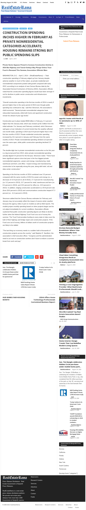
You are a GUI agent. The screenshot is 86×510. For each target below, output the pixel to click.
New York (62, 462)
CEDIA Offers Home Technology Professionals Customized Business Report (43, 299)
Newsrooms (34, 477)
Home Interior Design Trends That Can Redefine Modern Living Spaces (70, 343)
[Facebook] (65, 2)
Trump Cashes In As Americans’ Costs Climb (46, 269)
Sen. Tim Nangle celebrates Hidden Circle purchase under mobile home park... (70, 364)
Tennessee (62, 469)
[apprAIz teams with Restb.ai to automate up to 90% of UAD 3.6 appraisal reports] (71, 108)
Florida (61, 455)
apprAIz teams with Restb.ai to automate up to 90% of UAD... (71, 120)
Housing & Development (10, 28)
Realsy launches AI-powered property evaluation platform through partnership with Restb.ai (76, 167)
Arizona (61, 449)
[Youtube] (83, 2)
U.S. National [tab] (64, 75)
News (78, 17)
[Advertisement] (59, 8)
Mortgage (33, 17)
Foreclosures (42, 17)
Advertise (34, 487)
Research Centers (36, 480)
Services (32, 2)
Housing (17, 17)
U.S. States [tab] (74, 75)
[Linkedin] (68, 2)
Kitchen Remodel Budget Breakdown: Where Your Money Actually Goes (69, 230)
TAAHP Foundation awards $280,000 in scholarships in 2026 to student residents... (76, 418)
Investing (23, 28)
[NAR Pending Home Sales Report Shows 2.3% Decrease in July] (29, 273)
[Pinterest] (74, 2)
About (39, 2)
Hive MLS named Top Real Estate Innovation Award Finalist (70, 314)
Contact (45, 2)
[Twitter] (80, 2)
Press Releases (69, 17)
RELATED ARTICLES (10, 263)
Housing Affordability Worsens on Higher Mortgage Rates (76, 432)
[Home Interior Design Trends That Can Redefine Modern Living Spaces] (71, 332)
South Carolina (64, 465)
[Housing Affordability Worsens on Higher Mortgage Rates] (63, 432)
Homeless (25, 17)
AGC (6, 59)
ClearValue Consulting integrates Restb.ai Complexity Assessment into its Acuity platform (71, 258)
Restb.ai (62, 126)
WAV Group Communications (75, 188)
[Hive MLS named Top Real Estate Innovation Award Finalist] (63, 180)
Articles (6, 21)
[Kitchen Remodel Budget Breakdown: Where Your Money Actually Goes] (71, 219)
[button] (82, 19)
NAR (72, 397)
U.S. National (7, 17)
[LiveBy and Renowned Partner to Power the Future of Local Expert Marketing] (63, 196)
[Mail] (71, 2)
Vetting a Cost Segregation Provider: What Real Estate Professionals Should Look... (71, 286)
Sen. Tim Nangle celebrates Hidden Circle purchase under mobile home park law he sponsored (10, 272)
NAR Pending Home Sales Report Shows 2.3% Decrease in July (28, 284)
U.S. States (23, 2)
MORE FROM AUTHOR (27, 263)
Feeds (52, 2)
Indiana (61, 459)
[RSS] (77, 2)
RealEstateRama (76, 202)
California (62, 452)
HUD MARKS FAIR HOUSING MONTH (14, 298)
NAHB (73, 436)
